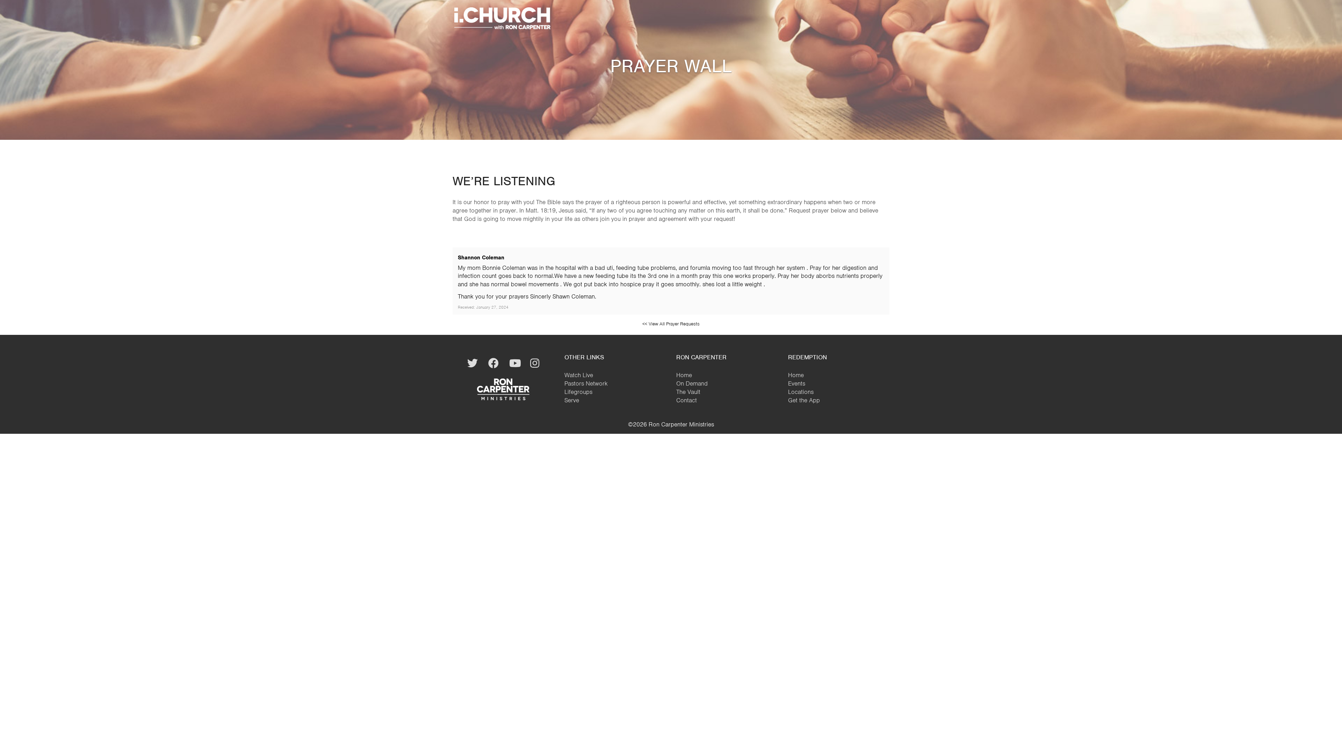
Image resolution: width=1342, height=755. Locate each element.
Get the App (804, 400)
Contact (686, 400)
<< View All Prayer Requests (671, 324)
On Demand (692, 383)
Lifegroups (578, 392)
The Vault (688, 392)
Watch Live (578, 375)
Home (684, 375)
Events (796, 383)
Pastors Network (586, 383)
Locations (801, 392)
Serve (571, 400)
